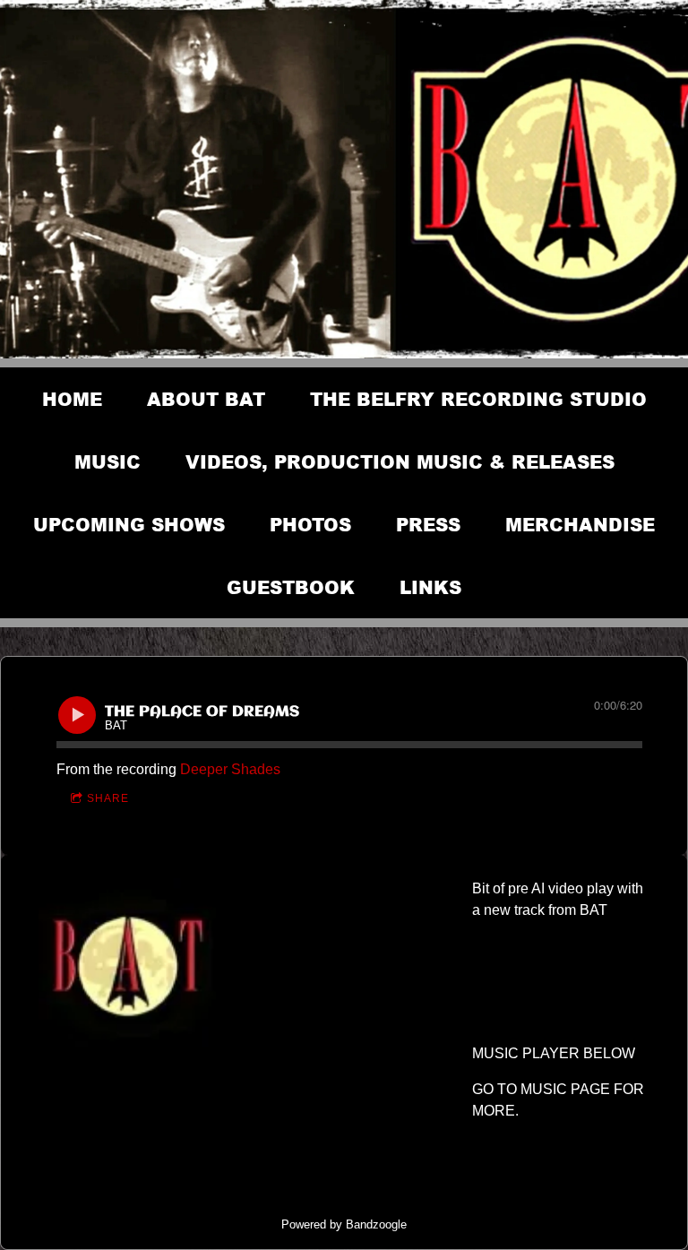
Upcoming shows (129, 524)
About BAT (206, 398)
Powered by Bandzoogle (344, 1224)
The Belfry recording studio (478, 398)
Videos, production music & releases (400, 461)
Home (72, 398)
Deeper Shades (230, 769)
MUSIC (107, 461)
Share (108, 798)
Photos (310, 524)
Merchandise (580, 524)
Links (430, 586)
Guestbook (291, 586)
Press (428, 524)
